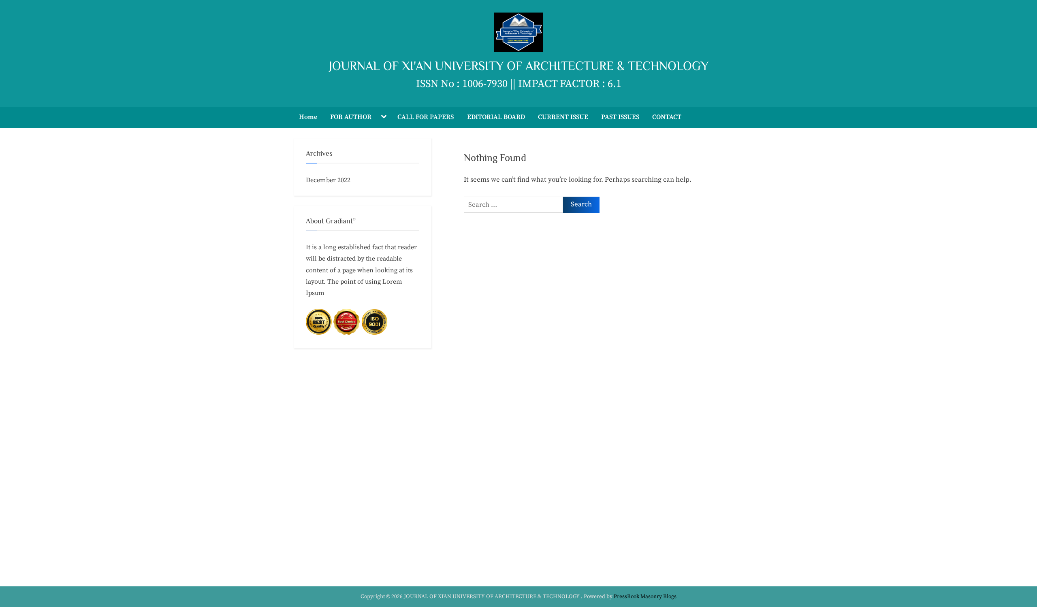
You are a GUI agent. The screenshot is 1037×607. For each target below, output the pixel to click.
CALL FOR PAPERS (425, 117)
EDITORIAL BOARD (496, 117)
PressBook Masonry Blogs (645, 596)
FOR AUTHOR (350, 117)
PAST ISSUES (620, 117)
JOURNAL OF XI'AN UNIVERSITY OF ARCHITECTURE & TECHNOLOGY (518, 66)
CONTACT (666, 117)
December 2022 (328, 180)
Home (308, 117)
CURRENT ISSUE (563, 117)
